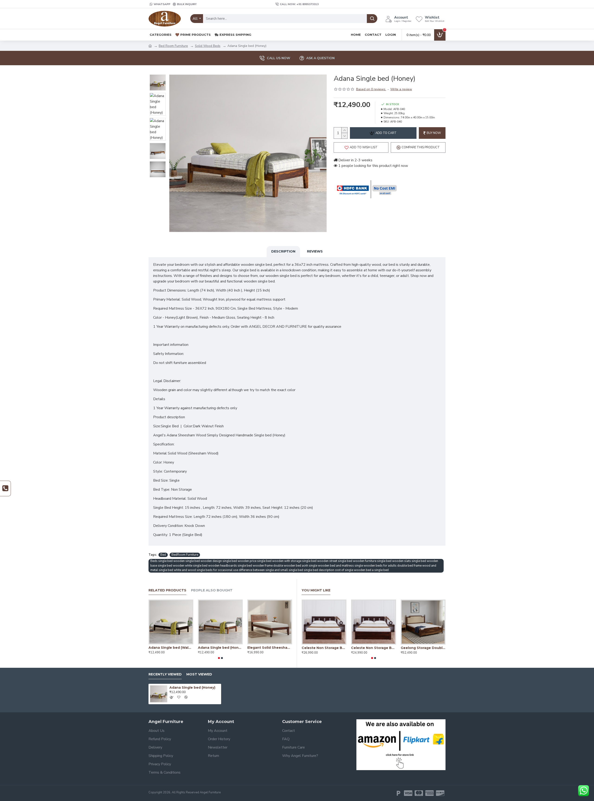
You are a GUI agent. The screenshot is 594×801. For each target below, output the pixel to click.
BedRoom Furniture (184, 555)
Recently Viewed (165, 674)
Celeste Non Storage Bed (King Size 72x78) (324, 648)
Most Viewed (199, 674)
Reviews (315, 251)
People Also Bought (211, 590)
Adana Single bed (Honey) (220, 647)
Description (283, 251)
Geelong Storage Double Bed (423, 648)
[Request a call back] (5, 488)
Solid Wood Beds (207, 46)
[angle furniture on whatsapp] (583, 790)
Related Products (167, 590)
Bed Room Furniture (173, 46)
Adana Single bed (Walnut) (170, 647)
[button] (219, 658)
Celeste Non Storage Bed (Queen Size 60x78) (373, 648)
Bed (163, 555)
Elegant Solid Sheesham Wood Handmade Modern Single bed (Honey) (269, 647)
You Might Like (316, 590)
